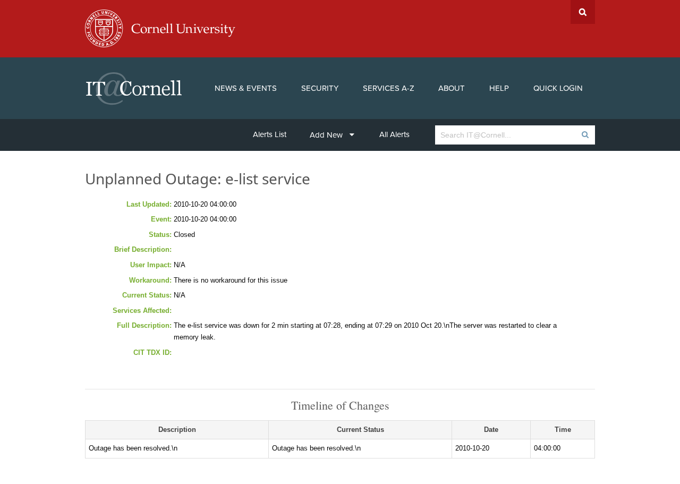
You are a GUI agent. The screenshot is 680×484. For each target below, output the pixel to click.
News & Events (246, 88)
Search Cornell (583, 12)
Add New (326, 135)
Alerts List (269, 134)
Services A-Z (388, 88)
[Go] (584, 135)
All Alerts (394, 134)
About (451, 88)
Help (499, 88)
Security (319, 88)
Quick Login (558, 88)
